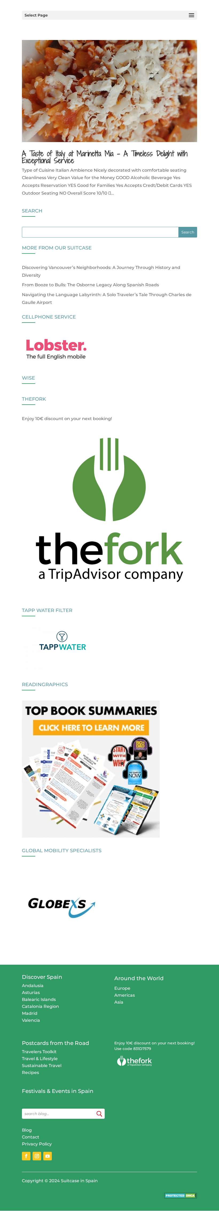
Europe (122, 988)
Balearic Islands (39, 999)
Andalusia (33, 985)
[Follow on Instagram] (37, 1156)
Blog (27, 1130)
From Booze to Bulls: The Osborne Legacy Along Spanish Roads (90, 284)
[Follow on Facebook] (26, 1156)
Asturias (31, 992)
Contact (30, 1137)
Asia (118, 1002)
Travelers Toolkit (39, 1051)
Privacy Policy (37, 1143)
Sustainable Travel (41, 1065)
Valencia (31, 1020)
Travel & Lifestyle (40, 1058)
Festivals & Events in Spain (57, 1091)
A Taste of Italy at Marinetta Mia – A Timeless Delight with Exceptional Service (104, 157)
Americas (124, 995)
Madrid (29, 1013)
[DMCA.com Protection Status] (180, 1197)
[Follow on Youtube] (47, 1156)
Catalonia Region (40, 1006)
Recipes (30, 1072)
